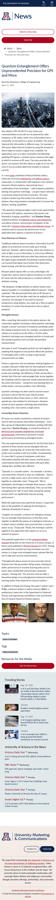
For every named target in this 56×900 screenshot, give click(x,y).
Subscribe (28, 40)
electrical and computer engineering (18, 432)
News (19, 48)
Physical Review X (32, 546)
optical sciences (42, 179)
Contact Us (31, 849)
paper (12, 176)
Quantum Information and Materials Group (31, 226)
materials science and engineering (36, 220)
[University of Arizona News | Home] (28, 16)
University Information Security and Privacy (28, 890)
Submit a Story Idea (28, 32)
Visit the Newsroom (28, 666)
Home (9, 48)
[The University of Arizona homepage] (16, 3)
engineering (26, 179)
